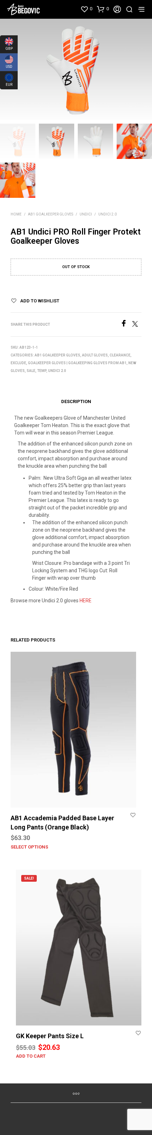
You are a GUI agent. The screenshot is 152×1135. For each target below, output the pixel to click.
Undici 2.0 (107, 214)
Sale (31, 371)
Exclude (18, 363)
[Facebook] (126, 324)
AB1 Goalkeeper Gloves (50, 214)
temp (41, 371)
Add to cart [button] (31, 1056)
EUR (6, 83)
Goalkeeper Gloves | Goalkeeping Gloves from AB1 (77, 363)
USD (6, 65)
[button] (86, 8)
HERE (86, 600)
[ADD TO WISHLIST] (133, 815)
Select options (29, 847)
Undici (86, 214)
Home (16, 214)
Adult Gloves (95, 355)
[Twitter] (136, 324)
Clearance (120, 355)
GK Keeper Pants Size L (50, 1036)
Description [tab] (76, 401)
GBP (6, 47)
